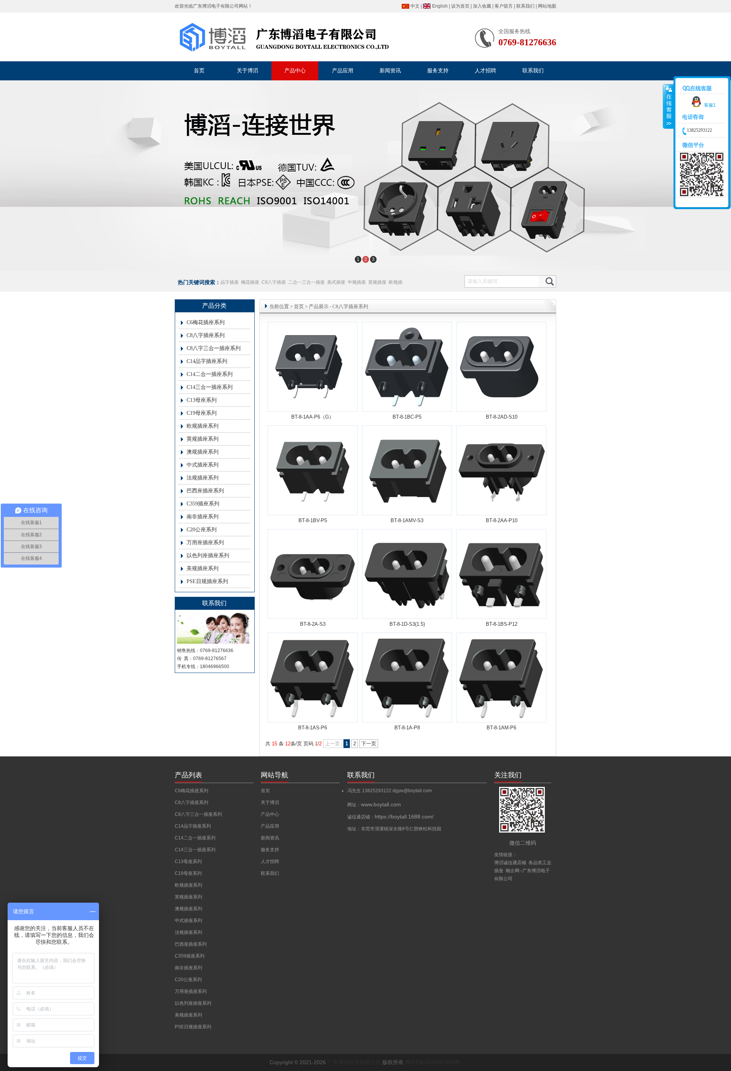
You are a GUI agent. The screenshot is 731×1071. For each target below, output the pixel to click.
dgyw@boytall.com (412, 790)
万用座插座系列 (205, 542)
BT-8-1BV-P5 (312, 520)
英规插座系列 (203, 439)
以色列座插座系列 (208, 555)
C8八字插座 (274, 282)
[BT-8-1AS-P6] (312, 719)
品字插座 (229, 282)
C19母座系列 (202, 413)
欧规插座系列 (203, 426)
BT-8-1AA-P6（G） (312, 417)
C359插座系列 (203, 504)
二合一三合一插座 (306, 282)
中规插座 (357, 282)
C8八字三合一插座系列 (214, 348)
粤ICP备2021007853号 (432, 1062)
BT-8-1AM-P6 (501, 728)
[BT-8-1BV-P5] (312, 501)
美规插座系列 (203, 568)
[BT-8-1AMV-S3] (407, 501)
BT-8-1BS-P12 (501, 624)
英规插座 (377, 282)
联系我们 (525, 6)
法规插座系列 (203, 478)
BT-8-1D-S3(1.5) (407, 624)
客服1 (710, 105)
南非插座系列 (203, 517)
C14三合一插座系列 (210, 387)
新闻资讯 (270, 838)
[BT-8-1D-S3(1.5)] (407, 616)
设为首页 (460, 6)
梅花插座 (250, 282)
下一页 (368, 744)
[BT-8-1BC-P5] (407, 405)
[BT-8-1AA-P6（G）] (312, 397)
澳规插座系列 (203, 452)
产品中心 (270, 814)
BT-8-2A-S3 (313, 624)
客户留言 (504, 6)
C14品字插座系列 (207, 361)
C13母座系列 (202, 400)
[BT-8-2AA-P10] (501, 512)
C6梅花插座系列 (206, 322)
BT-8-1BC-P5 (407, 417)
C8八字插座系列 (206, 335)
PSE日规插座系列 (207, 581)
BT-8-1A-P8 (407, 728)
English (440, 6)
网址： (374, 804)
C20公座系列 (202, 529)
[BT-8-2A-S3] (312, 616)
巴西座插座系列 (205, 491)
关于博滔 (270, 802)
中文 (415, 6)
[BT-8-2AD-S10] (501, 397)
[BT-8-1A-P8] (407, 719)
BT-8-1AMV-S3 (407, 520)
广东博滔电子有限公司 (216, 6)
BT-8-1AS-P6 (312, 728)
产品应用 (270, 826)
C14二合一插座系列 (210, 374)
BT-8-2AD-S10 (501, 417)
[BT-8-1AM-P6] (501, 719)
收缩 (668, 106)
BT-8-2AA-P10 (501, 520)
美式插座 (336, 282)
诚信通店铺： (390, 817)
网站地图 (547, 6)
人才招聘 (270, 861)
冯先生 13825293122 (370, 790)
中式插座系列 (203, 465)
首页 (299, 306)
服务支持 (270, 849)
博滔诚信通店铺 (510, 862)
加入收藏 (482, 6)
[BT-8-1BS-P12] (501, 616)
